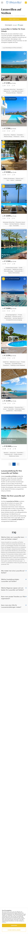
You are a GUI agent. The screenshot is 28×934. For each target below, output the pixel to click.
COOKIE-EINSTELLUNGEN (14, 930)
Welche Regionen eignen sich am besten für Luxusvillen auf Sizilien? (12, 589)
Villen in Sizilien (9, 15)
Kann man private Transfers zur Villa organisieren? (13, 597)
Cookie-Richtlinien (9, 921)
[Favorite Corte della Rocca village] (24, 416)
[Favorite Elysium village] (24, 186)
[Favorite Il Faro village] (24, 278)
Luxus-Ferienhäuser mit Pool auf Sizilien (12, 47)
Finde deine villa (14, 19)
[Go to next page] (17, 464)
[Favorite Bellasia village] (24, 142)
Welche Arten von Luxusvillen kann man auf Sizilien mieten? (12, 538)
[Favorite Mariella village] (24, 325)
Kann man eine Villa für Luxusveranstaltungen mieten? (11, 606)
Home (2, 15)
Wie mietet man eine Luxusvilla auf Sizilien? (12, 572)
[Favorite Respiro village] (24, 371)
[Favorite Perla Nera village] (24, 231)
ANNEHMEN (14, 925)
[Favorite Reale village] (24, 98)
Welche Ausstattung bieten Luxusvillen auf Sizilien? (10, 580)
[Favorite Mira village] (24, 53)
